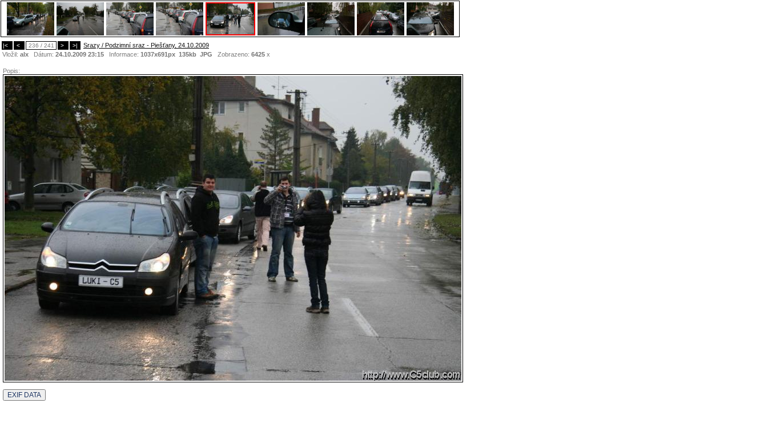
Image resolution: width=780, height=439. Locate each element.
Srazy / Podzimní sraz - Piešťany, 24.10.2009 (146, 45)
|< (7, 45)
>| (75, 45)
